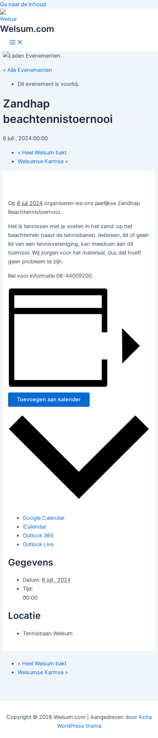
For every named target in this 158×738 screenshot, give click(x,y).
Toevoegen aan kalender (49, 399)
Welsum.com (27, 28)
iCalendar (34, 526)
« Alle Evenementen (27, 70)
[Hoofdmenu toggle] (16, 42)
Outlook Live (38, 544)
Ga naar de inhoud (23, 4)
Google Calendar (44, 518)
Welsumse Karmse (43, 161)
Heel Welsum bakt (42, 152)
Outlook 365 (38, 535)
